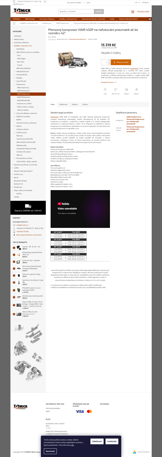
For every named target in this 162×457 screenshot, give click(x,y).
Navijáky (19, 78)
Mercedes (20, 62)
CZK (136, 3)
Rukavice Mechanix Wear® (23, 171)
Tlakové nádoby (23, 110)
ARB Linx (19, 155)
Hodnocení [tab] (63, 104)
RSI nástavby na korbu (24, 158)
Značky (16, 197)
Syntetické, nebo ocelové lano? (55, 425)
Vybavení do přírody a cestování (25, 165)
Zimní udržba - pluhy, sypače (26, 161)
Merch (16, 177)
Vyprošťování (21, 81)
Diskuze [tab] (75, 104)
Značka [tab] (85, 104)
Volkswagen (21, 58)
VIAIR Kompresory (23, 94)
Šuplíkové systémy (23, 116)
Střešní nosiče (21, 132)
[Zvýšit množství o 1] (109, 60)
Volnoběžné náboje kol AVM (26, 149)
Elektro (19, 126)
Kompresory (20, 84)
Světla (16, 168)
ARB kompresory (23, 87)
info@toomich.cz (22, 225)
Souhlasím (112, 441)
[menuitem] (16, 19)
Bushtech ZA (18, 184)
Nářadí (18, 120)
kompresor (134, 68)
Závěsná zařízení (22, 129)
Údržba (19, 194)
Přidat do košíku (123, 62)
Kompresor (55, 117)
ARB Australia (19, 39)
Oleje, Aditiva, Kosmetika (23, 190)
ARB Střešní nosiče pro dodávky (27, 52)
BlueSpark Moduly (20, 181)
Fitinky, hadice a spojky (25, 107)
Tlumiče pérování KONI (24, 139)
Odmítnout (97, 441)
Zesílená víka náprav (23, 152)
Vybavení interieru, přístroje (26, 123)
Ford (18, 55)
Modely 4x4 (18, 187)
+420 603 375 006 (22, 231)
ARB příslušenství (22, 71)
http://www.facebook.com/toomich (29, 235)
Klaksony (19, 136)
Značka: (92, 39)
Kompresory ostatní (24, 103)
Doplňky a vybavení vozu (23, 46)
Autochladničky (21, 75)
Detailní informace (107, 82)
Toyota (19, 65)
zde (72, 445)
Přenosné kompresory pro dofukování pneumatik (135, 121)
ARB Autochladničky (23, 68)
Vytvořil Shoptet (143, 452)
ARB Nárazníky (21, 145)
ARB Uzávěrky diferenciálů (25, 142)
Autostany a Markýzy (21, 42)
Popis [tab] (53, 104)
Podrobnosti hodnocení (77, 39)
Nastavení (50, 451)
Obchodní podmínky (74, 3)
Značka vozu (18, 174)
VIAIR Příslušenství (23, 97)
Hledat (99, 11)
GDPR (88, 3)
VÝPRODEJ (17, 36)
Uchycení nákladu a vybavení (26, 113)
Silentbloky (20, 49)
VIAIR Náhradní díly (23, 100)
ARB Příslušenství (23, 91)
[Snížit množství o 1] (109, 63)
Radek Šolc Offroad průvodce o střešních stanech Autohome (57, 432)
